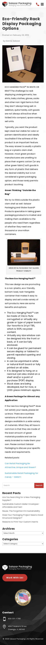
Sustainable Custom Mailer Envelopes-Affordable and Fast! (20, 505)
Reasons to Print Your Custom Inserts (20, 521)
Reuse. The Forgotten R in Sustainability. (21, 511)
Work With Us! (14, 577)
